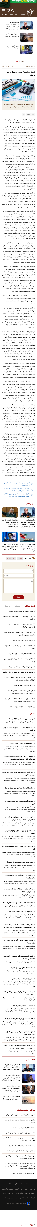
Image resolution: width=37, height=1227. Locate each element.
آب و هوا (10, 1193)
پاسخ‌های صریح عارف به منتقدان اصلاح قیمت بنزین (20, 1151)
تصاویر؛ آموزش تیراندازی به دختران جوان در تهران (12, 35)
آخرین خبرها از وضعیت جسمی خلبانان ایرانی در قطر (18, 848)
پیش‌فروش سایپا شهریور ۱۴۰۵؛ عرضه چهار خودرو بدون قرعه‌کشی (18, 773)
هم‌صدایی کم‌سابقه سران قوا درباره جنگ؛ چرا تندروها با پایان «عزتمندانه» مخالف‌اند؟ (20, 692)
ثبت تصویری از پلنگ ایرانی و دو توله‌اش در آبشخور (20, 832)
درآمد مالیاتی (11, 558)
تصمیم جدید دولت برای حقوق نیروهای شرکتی (18, 672)
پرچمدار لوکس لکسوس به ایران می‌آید (21, 667)
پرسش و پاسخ (29, 1193)
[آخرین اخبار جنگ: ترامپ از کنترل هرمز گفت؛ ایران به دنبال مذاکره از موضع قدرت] (27, 537)
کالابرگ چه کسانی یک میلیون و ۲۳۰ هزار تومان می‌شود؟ (19, 729)
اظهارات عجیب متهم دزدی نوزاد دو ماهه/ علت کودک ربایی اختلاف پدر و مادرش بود (19, 818)
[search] (12, 10)
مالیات (20, 558)
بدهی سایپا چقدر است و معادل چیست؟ (20, 862)
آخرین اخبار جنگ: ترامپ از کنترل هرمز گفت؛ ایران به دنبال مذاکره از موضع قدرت (27, 547)
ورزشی (17, 14)
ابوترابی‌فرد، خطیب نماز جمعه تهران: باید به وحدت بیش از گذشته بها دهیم (10, 546)
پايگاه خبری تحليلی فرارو (14, 1198)
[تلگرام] (9, 1183)
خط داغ (32, 714)
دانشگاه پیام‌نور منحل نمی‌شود (23, 685)
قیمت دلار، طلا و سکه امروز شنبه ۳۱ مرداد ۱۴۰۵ (18, 902)
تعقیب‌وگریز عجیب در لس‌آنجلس (22, 978)
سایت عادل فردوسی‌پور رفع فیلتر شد (21, 967)
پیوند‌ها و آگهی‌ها (7, 1189)
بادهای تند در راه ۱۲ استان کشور (23, 640)
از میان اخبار (31, 504)
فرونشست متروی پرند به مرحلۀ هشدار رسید (19, 1018)
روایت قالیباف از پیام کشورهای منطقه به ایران (18, 788)
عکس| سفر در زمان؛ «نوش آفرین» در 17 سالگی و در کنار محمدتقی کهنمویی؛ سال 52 (17, 489)
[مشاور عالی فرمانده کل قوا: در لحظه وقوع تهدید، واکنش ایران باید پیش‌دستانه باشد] (10, 512)
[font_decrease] (23, 114)
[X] (21, 1183)
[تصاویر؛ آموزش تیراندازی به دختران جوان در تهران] (26, 37)
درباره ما (32, 1189)
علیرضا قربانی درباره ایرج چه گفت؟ (20, 706)
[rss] (27, 1183)
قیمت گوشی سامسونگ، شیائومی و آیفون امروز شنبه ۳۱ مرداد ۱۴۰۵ (19, 957)
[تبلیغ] (18, 4)
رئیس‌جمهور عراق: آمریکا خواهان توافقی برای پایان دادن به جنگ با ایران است (20, 700)
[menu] (3, 10)
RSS (4, 1193)
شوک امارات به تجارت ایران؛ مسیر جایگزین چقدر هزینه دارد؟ (20, 1033)
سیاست (23, 14)
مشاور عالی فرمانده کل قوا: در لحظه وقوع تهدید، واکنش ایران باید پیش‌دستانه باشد (10, 523)
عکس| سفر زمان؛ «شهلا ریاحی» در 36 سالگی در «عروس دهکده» (17, 484)
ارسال (18, 597)
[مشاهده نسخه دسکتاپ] (8, 10)
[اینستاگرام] (15, 1183)
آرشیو (17, 1189)
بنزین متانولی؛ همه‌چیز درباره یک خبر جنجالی (13, 47)
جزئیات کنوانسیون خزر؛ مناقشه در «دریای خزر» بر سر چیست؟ (11, 1098)
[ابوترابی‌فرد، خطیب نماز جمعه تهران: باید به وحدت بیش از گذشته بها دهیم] (10, 537)
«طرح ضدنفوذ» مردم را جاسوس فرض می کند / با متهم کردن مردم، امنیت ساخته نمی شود (11, 1088)
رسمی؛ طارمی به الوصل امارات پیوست (21, 611)
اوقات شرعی (19, 1193)
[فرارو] (30, 12)
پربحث (7, 606)
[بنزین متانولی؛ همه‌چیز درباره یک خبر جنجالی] (26, 49)
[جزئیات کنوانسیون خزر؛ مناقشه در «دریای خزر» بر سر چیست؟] (28, 1100)
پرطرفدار (17, 606)
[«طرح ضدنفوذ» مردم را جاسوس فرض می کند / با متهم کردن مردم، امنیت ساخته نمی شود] (28, 1089)
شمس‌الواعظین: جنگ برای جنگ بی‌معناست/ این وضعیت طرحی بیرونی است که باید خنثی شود (19, 926)
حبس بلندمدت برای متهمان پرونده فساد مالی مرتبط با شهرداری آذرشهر (19, 633)
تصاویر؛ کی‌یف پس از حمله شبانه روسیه (20, 911)
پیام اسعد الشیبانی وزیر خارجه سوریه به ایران (18, 1045)
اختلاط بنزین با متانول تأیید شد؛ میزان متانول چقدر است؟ (19, 941)
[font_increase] (33, 114)
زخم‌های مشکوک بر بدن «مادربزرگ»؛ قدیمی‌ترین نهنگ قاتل (22, 626)
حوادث (12, 14)
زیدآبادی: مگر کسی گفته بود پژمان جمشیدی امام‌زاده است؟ (20, 876)
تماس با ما (24, 1189)
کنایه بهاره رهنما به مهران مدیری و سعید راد (22, 1173)
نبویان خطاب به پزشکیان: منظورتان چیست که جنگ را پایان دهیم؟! (19, 890)
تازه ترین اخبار (29, 606)
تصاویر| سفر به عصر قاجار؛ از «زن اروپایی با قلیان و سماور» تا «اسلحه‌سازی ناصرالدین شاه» (17, 495)
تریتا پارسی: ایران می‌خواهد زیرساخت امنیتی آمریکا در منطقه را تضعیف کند (19, 678)
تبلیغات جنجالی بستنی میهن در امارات (21, 653)
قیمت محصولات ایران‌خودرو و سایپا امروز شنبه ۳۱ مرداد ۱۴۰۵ (19, 993)
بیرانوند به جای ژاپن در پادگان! (23, 1005)
